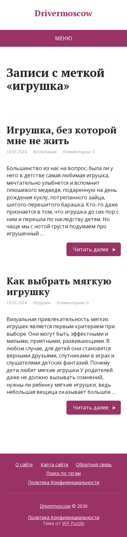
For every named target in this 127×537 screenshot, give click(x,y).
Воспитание (45, 152)
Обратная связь (94, 464)
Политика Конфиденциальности (63, 482)
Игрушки (41, 303)
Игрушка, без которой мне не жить (62, 135)
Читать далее (90, 249)
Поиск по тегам (63, 473)
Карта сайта (54, 464)
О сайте (24, 464)
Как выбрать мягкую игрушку (59, 286)
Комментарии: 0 (79, 152)
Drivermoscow (63, 13)
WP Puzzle (73, 523)
